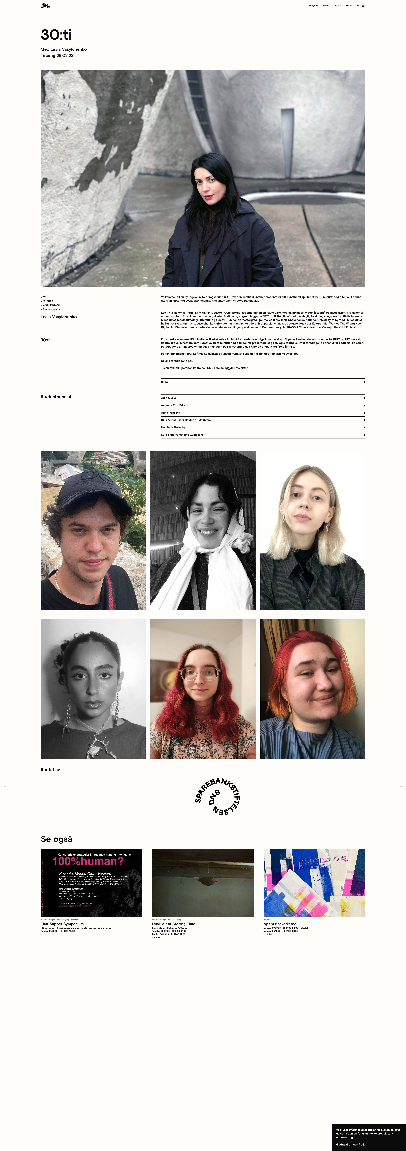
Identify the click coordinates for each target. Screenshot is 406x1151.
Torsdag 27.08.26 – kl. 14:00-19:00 (58, 931)
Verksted (267, 920)
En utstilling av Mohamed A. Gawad (169, 928)
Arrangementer (51, 309)
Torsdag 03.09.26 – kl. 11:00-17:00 (169, 931)
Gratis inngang (51, 305)
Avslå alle (359, 1144)
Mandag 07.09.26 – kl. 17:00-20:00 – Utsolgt (286, 928)
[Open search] (358, 5)
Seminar (74, 920)
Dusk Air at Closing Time (173, 924)
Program (313, 5)
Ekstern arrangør (48, 920)
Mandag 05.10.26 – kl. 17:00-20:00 (281, 931)
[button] (263, 382)
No (347, 5)
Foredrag (47, 300)
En (350, 5)
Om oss (337, 5)
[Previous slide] (5, 786)
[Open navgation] (362, 5)
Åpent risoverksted (280, 924)
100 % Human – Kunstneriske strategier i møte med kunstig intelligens (76, 928)
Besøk (326, 5)
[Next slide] (401, 786)
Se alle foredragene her (176, 361)
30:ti (45, 296)
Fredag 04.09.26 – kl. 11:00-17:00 (168, 934)
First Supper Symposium (62, 924)
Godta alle (343, 1144)
